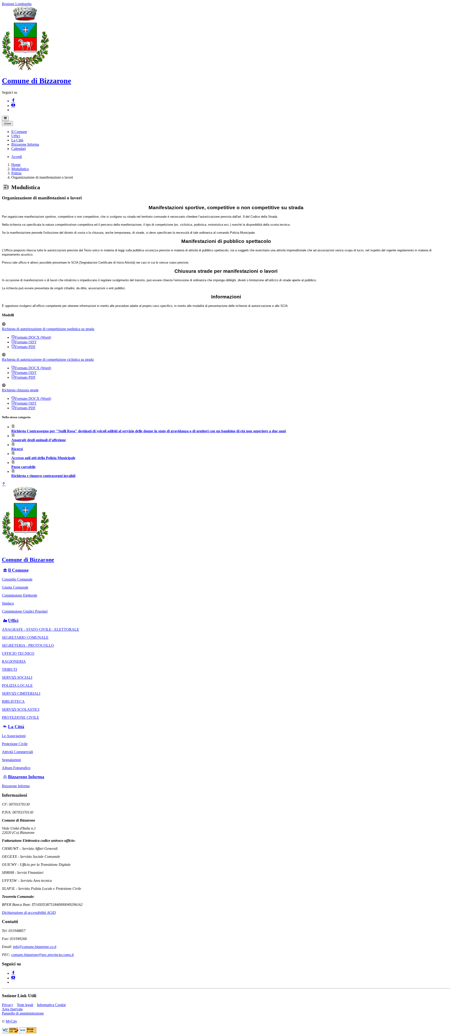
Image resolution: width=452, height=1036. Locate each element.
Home (15, 165)
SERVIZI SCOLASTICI (20, 709)
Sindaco (8, 603)
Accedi (16, 157)
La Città (16, 726)
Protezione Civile (15, 744)
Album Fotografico (16, 768)
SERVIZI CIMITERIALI (21, 693)
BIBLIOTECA (13, 701)
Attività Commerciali (17, 752)
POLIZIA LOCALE (17, 685)
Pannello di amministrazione (23, 1013)
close (7, 123)
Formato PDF (25, 347)
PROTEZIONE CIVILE (20, 717)
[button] (19, 132)
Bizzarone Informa (26, 776)
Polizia (16, 173)
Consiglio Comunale (17, 579)
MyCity (11, 1021)
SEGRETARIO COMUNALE (25, 637)
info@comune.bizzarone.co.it (34, 947)
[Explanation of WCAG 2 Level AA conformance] (28, 1032)
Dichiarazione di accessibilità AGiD (29, 913)
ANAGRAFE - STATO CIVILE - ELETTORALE (40, 629)
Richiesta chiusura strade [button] (20, 390)
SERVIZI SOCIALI (17, 677)
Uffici (13, 620)
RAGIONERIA (14, 661)
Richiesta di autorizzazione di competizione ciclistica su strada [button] (48, 359)
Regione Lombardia (17, 4)
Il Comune (18, 570)
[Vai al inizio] (4, 484)
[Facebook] (13, 101)
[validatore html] (11, 1032)
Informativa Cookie (51, 1005)
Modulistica (20, 169)
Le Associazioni (14, 736)
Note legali (25, 1005)
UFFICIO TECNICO (18, 653)
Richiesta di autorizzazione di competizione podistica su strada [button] (48, 329)
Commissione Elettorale (19, 595)
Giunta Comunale (15, 587)
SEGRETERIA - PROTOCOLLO (28, 645)
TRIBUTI (9, 669)
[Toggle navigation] (5, 118)
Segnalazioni (11, 760)
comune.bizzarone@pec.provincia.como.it (42, 955)
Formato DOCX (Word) (33, 337)
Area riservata (12, 1009)
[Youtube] (13, 106)
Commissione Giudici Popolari (25, 611)
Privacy (7, 1005)
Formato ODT (25, 342)
